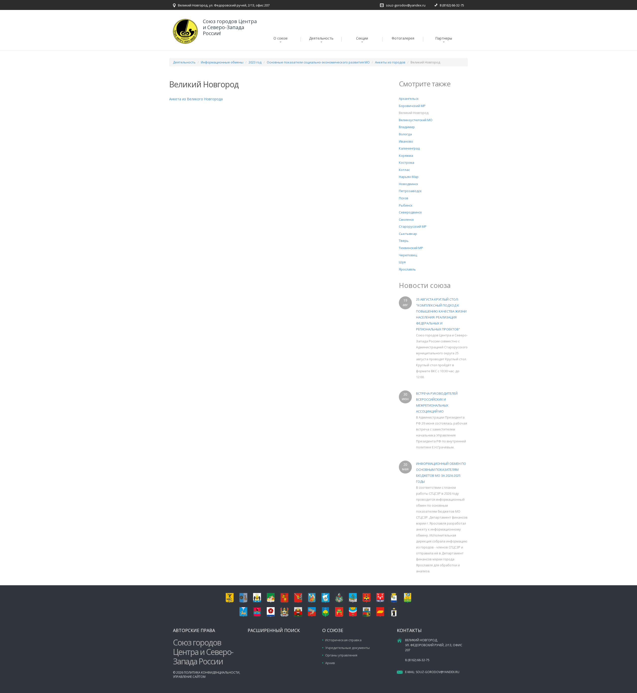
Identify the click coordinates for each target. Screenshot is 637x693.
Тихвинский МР (411, 248)
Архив (330, 663)
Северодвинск (410, 212)
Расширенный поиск (274, 630)
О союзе (280, 38)
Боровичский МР (412, 106)
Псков (403, 198)
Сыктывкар (408, 233)
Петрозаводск (410, 191)
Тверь (404, 240)
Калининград (409, 148)
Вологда (405, 134)
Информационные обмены (222, 62)
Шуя (402, 262)
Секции (362, 38)
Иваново (406, 141)
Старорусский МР (412, 226)
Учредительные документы (347, 647)
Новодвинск (408, 184)
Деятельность (321, 38)
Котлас (404, 169)
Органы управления (341, 655)
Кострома (406, 162)
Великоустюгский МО (415, 120)
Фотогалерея (403, 38)
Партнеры (443, 38)
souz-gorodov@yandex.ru (405, 5)
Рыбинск (406, 205)
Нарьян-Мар (409, 176)
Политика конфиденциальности (211, 672)
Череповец (408, 255)
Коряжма (406, 155)
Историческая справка (343, 640)
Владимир (407, 127)
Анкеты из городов (390, 62)
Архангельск (409, 98)
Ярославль (407, 269)
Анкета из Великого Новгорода (196, 99)
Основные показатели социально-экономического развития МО (318, 62)
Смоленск (406, 219)
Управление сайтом (189, 677)
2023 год (255, 62)
